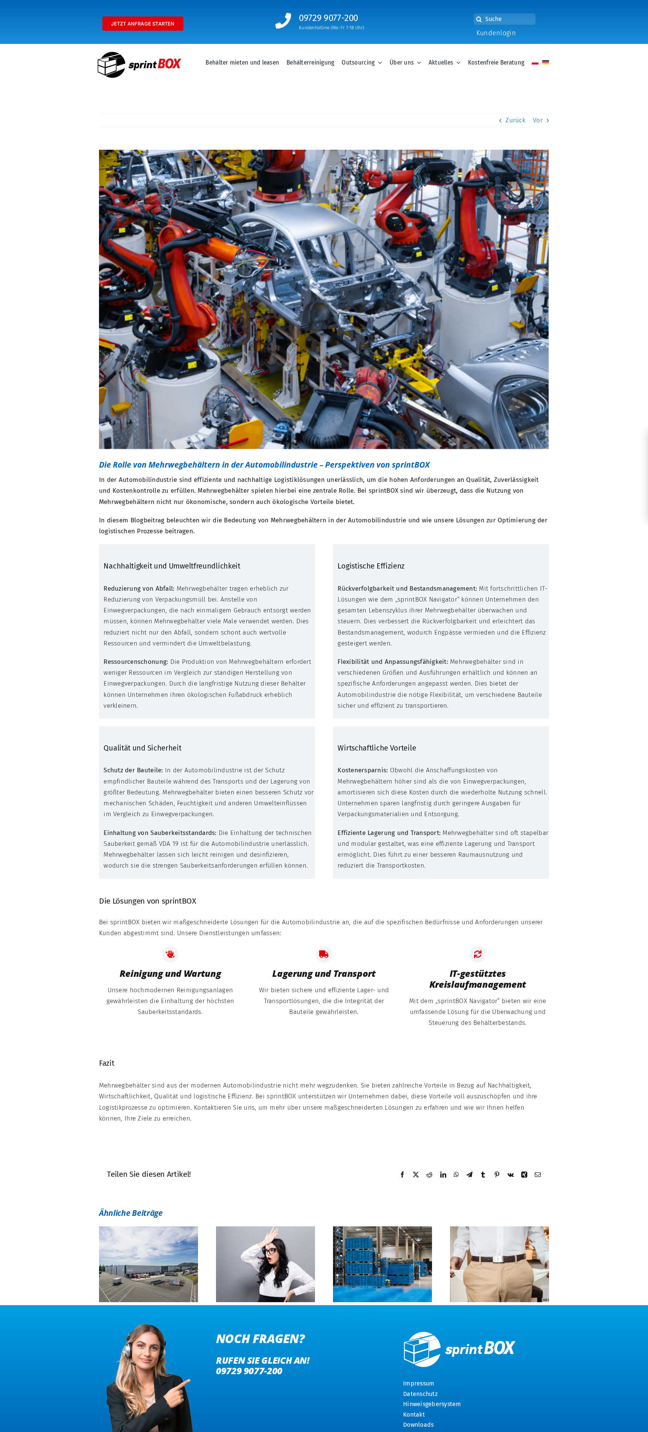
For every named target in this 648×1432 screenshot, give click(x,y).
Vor (538, 120)
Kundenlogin (496, 33)
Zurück (515, 120)
